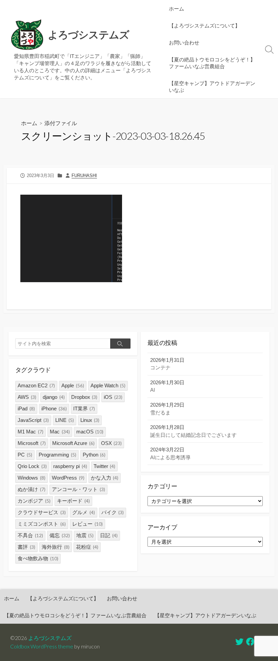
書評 (26, 547)
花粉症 (87, 547)
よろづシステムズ (50, 638)
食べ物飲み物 (38, 558)
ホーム (176, 8)
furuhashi (84, 175)
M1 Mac (30, 431)
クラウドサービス (42, 512)
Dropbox (84, 397)
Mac (60, 431)
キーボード (73, 501)
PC (25, 455)
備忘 (59, 535)
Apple (72, 385)
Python (94, 455)
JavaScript (33, 420)
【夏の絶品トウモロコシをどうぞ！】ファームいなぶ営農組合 (212, 62)
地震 (85, 535)
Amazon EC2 (36, 385)
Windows (31, 478)
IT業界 (84, 408)
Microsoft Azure (73, 443)
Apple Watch (108, 385)
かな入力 (105, 478)
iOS (113, 397)
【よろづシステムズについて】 (204, 25)
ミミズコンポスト (42, 524)
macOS (90, 431)
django (54, 397)
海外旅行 (56, 547)
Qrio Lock (32, 466)
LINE (64, 420)
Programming (57, 455)
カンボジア (34, 501)
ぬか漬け (31, 489)
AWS (27, 397)
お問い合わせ (184, 42)
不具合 (30, 535)
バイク (112, 512)
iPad (26, 408)
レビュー (87, 524)
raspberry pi (70, 466)
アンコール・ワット (78, 489)
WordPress (68, 478)
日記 (109, 535)
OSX (111, 443)
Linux (90, 420)
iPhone (54, 408)
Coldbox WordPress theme (41, 646)
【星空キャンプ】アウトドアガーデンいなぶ (212, 86)
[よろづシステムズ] (27, 35)
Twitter (105, 466)
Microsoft (32, 443)
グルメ (83, 512)
